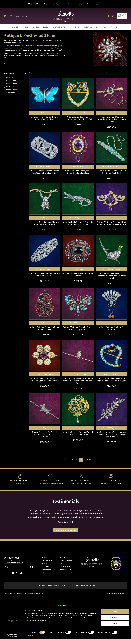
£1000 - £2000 (11, 84)
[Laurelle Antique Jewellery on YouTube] (13, 573)
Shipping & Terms (46, 560)
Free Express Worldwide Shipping (83, 586)
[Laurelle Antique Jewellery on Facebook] (9, 573)
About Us (44, 557)
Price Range (9, 73)
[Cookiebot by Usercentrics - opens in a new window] (12, 635)
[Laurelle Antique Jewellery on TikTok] (21, 573)
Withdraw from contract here (115, 593)
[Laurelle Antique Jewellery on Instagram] (5, 573)
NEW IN (77, 27)
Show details (29, 635)
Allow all (115, 611)
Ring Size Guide (46, 569)
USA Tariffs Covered (61, 586)
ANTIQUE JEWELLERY (40, 27)
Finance (43, 572)
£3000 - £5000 (11, 90)
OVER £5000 (10, 93)
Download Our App (66, 569)
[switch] (68, 632)
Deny (115, 623)
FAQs (61, 563)
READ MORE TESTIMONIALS (65, 530)
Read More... (8, 64)
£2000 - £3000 (11, 87)
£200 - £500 (10, 77)
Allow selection (115, 617)
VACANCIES (115, 27)
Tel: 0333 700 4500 (66, 566)
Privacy (62, 557)
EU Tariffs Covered (45, 586)
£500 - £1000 (11, 81)
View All (88, 459)
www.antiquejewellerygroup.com (13, 562)
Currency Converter (66, 560)
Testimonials (45, 566)
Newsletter (44, 563)
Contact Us (44, 575)
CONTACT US (101, 27)
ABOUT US (88, 27)
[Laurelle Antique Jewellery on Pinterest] (17, 573)
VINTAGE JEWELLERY (61, 27)
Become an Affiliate (66, 572)
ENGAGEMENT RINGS (19, 27)
